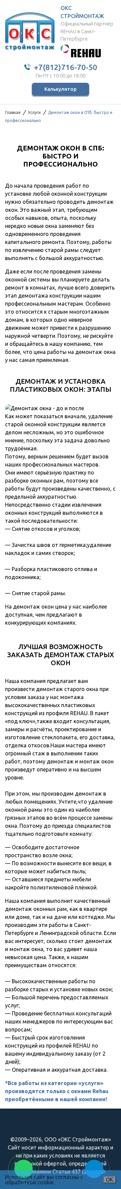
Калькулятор (60, 89)
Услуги (34, 112)
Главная (13, 112)
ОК (109, 1180)
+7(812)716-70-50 (65, 67)
